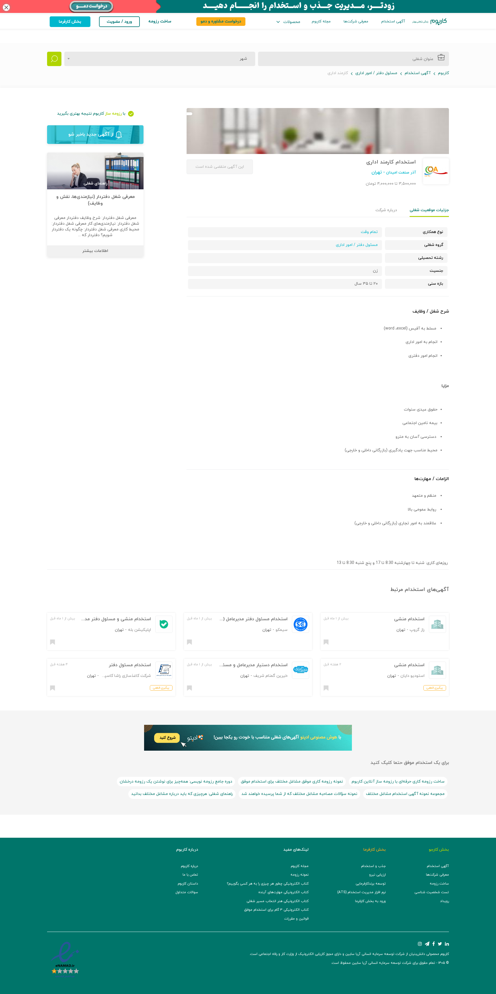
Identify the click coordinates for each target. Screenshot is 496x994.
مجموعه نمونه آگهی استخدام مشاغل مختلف (405, 794)
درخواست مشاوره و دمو (221, 21)
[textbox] (241, 59)
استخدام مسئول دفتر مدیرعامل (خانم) (250, 619)
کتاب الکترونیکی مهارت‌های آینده (283, 892)
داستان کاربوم (188, 883)
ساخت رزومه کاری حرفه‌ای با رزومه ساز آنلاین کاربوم (398, 781)
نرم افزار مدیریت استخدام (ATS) (361, 892)
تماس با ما (190, 874)
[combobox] (159, 59)
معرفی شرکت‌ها (356, 21)
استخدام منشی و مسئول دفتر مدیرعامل (111, 619)
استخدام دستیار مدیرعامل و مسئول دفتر (248, 665)
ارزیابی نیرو (377, 874)
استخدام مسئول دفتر (130, 665)
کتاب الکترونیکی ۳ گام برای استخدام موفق (276, 910)
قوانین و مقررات (296, 918)
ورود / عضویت (119, 21)
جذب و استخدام (373, 866)
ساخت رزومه (439, 883)
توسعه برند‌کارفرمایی (371, 883)
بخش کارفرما (70, 21)
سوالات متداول (186, 892)
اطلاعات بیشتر (95, 251)
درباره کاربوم (189, 866)
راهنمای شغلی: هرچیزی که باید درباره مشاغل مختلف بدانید (182, 794)
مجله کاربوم (321, 21)
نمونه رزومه (299, 874)
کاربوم (443, 73)
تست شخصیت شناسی (431, 892)
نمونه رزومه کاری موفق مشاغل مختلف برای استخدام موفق (292, 781)
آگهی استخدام (393, 21)
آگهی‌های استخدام (427, 589)
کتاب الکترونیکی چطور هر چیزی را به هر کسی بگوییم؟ (268, 883)
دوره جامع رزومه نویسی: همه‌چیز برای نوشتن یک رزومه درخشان (176, 781)
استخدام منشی (409, 619)
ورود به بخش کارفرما (370, 901)
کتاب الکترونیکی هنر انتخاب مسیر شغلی (278, 901)
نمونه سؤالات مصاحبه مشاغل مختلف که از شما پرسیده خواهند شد (299, 794)
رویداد (444, 901)
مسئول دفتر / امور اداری (376, 73)
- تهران (378, 172)
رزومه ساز (113, 113)
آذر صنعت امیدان (400, 172)
